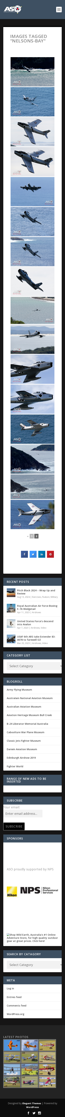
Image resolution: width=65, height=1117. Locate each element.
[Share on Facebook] (24, 556)
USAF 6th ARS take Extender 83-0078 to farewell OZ (36, 638)
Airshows (36, 612)
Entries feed (14, 997)
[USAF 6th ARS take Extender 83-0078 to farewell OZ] (11, 639)
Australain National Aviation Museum (30, 698)
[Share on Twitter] (33, 556)
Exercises (36, 596)
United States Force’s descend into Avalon (35, 623)
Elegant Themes (31, 1103)
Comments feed (16, 1005)
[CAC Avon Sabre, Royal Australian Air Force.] (33, 101)
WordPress (32, 1107)
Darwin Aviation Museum (22, 749)
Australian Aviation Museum (24, 706)
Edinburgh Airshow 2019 (21, 757)
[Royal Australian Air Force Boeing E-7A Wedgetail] (11, 608)
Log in (10, 988)
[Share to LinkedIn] (41, 556)
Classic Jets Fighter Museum (24, 740)
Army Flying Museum (19, 689)
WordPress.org (15, 1014)
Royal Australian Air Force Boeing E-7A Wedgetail (37, 607)
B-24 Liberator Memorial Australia (27, 723)
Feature (46, 596)
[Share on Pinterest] (50, 556)
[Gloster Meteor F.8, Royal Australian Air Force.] (33, 71)
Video (43, 627)
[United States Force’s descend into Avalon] (11, 623)
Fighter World (15, 766)
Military (54, 596)
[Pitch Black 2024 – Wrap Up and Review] (11, 592)
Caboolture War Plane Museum (25, 732)
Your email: (11, 807)
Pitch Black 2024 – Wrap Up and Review (36, 592)
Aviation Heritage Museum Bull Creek (29, 715)
